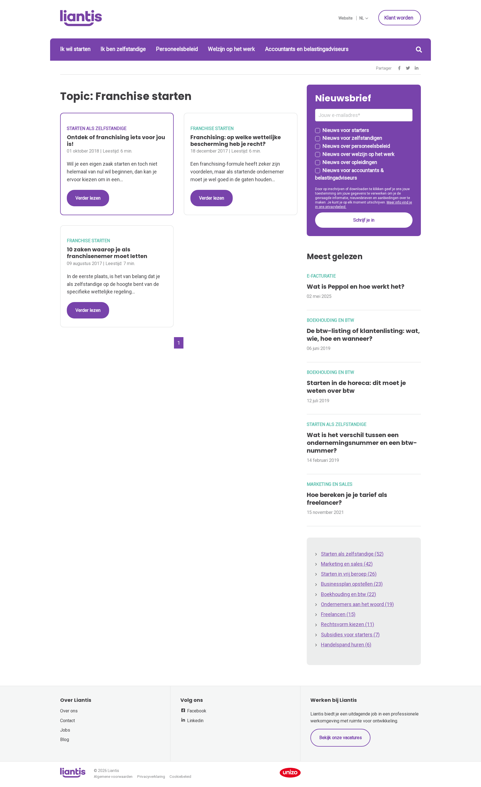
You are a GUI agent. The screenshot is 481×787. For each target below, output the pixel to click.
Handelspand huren (346, 645)
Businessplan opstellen (352, 584)
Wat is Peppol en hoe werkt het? (355, 286)
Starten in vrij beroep (349, 574)
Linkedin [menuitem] (194, 720)
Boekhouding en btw (330, 320)
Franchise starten (212, 128)
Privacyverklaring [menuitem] (151, 776)
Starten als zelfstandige (96, 128)
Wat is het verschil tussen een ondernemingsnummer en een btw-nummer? (362, 443)
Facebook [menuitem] (196, 711)
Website (345, 18)
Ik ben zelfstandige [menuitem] (123, 49)
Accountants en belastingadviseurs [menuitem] (307, 49)
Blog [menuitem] (64, 739)
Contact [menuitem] (67, 720)
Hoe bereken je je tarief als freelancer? (347, 499)
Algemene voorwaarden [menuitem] (113, 776)
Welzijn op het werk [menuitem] (231, 49)
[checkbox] (364, 154)
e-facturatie (321, 276)
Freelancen (338, 614)
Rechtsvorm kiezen (347, 624)
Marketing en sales (329, 484)
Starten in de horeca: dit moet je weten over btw (356, 387)
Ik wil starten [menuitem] (75, 49)
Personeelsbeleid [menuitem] (177, 49)
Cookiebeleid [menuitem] (180, 776)
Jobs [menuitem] (65, 730)
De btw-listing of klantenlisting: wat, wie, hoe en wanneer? (363, 335)
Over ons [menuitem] (69, 711)
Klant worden (399, 18)
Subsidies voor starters (350, 635)
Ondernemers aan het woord (357, 604)
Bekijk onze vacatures (340, 737)
